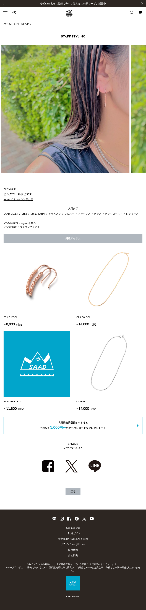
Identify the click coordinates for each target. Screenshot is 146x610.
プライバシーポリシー (73, 544)
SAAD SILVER (11, 213)
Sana (24, 213)
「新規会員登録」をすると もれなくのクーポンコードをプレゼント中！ (73, 425)
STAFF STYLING (22, 23)
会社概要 (73, 555)
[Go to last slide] (5, 4)
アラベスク (54, 213)
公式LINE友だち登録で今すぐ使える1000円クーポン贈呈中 (73, 3)
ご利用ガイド (73, 533)
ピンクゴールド (113, 213)
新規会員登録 (73, 528)
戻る (73, 491)
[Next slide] (141, 4)
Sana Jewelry (37, 213)
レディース (132, 213)
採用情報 (73, 549)
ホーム (7, 23)
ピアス (97, 213)
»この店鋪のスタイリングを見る (22, 226)
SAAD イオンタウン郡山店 (18, 199)
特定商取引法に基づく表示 (73, 538)
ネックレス (84, 213)
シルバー (69, 213)
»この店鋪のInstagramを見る (20, 223)
